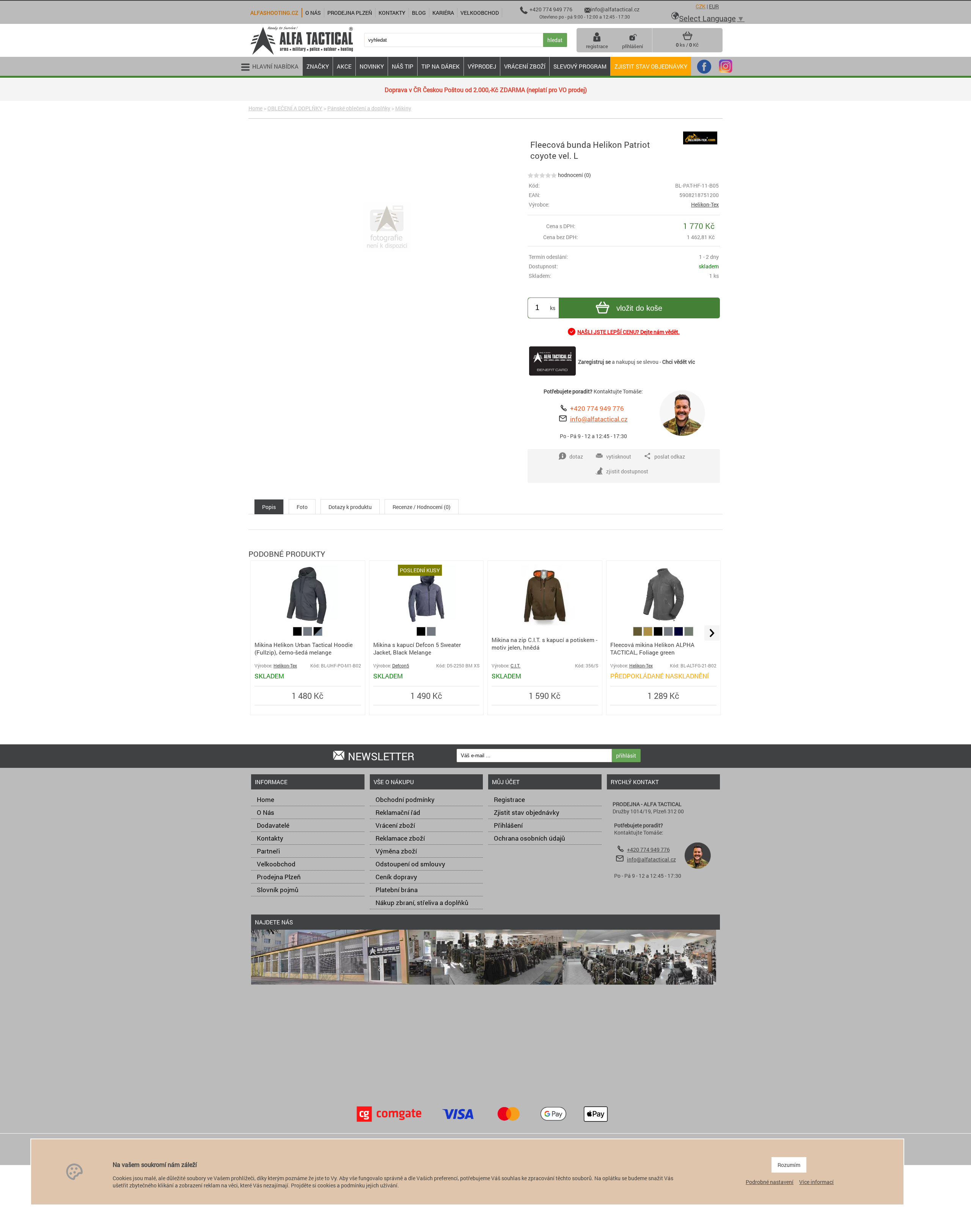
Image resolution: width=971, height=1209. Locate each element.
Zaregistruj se (594, 361)
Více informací (816, 1182)
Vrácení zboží (395, 825)
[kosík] (687, 39)
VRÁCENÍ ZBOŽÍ (524, 66)
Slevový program (579, 66)
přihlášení (632, 46)
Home (255, 108)
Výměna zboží (396, 851)
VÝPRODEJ (482, 66)
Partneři (268, 851)
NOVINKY (372, 66)
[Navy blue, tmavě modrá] (679, 633)
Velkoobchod (276, 864)
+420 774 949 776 (597, 408)
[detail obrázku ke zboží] (386, 227)
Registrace (509, 799)
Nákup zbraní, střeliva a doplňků (422, 902)
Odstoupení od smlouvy (410, 864)
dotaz (576, 456)
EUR (714, 6)
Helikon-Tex (705, 204)
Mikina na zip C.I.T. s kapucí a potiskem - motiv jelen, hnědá (544, 643)
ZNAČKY (317, 66)
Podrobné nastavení (769, 1182)
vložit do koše (639, 308)
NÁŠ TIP (402, 66)
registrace (597, 46)
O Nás (265, 812)
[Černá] (298, 633)
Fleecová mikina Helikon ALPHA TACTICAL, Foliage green (652, 648)
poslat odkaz (669, 456)
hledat (554, 40)
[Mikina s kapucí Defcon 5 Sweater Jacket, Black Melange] (426, 623)
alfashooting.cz (274, 12)
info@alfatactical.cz (599, 419)
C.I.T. (515, 666)
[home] (301, 54)
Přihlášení (508, 825)
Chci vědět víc (678, 361)
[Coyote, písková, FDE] (648, 633)
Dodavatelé (273, 825)
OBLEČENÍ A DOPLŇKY (294, 108)
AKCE (344, 66)
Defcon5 (400, 666)
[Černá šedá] (317, 633)
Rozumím (789, 1164)
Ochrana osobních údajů (529, 838)
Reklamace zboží (400, 838)
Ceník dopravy (396, 876)
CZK (700, 6)
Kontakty (270, 838)
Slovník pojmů (278, 889)
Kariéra (443, 12)
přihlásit (626, 755)
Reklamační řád (398, 812)
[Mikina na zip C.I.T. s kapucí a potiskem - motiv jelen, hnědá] (544, 623)
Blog (419, 12)
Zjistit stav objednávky (650, 66)
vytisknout (618, 456)
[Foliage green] (688, 633)
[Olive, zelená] (638, 633)
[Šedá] (308, 633)
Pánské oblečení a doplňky (358, 108)
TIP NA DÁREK (440, 66)
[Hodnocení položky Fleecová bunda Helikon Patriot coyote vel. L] (542, 175)
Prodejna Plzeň (279, 876)
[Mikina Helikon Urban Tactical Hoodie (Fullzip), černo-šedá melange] (307, 623)
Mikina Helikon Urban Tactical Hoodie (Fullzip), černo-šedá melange (304, 648)
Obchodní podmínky (405, 799)
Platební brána (397, 889)
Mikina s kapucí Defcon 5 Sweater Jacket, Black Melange (417, 648)
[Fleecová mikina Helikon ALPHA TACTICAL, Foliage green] (663, 623)
